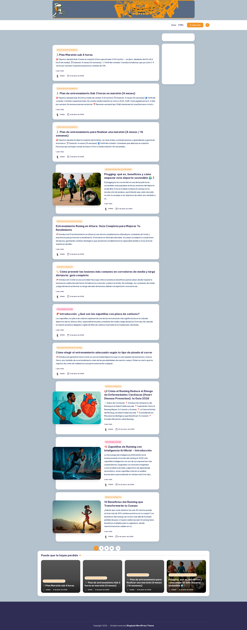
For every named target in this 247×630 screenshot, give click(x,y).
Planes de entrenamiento (67, 50)
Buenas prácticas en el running (69, 221)
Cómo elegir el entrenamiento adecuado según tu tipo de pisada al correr (104, 352)
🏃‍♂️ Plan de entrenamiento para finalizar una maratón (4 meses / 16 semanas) (144, 582)
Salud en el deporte (65, 267)
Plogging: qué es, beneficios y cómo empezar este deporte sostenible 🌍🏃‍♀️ (185, 582)
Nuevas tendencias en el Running (118, 169)
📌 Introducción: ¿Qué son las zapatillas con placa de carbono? (98, 314)
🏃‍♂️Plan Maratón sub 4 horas (74, 54)
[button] (195, 25)
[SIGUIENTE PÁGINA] (118, 548)
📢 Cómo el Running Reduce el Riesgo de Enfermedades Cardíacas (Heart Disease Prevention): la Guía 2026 (128, 394)
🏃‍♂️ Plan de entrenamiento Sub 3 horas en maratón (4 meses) (95, 93)
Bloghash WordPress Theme (140, 625)
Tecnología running (64, 309)
